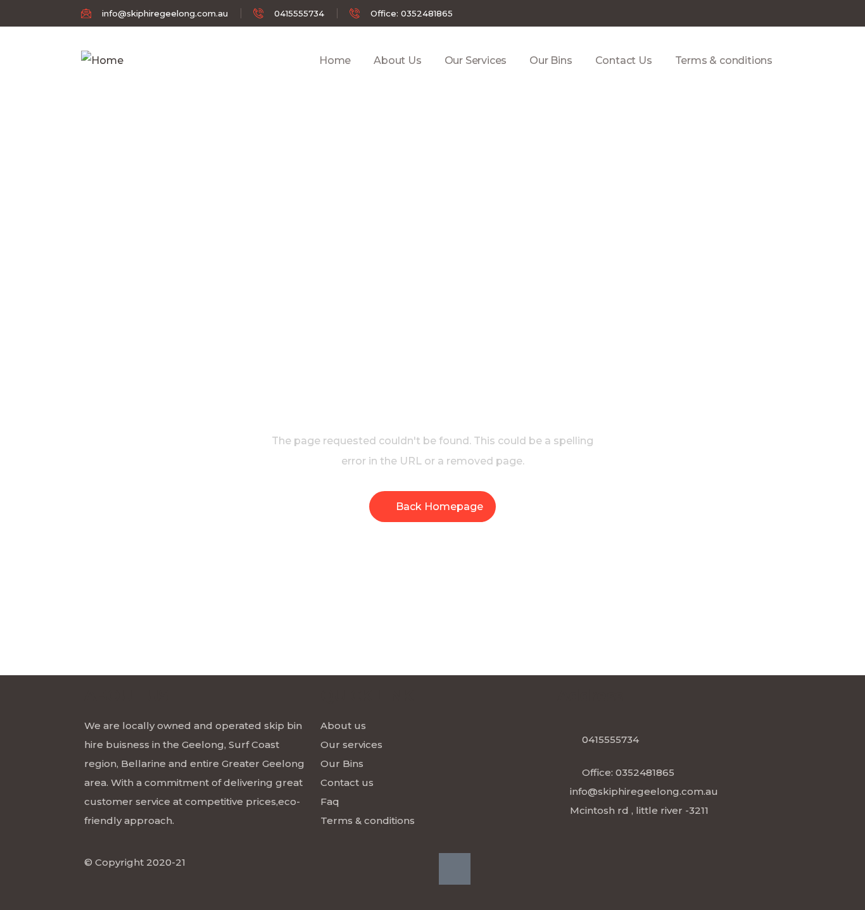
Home (335, 60)
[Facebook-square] (454, 869)
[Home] (102, 61)
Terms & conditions (724, 60)
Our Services (476, 60)
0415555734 (610, 739)
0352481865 (645, 772)
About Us (397, 60)
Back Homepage (439, 507)
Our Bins (550, 60)
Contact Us (623, 60)
